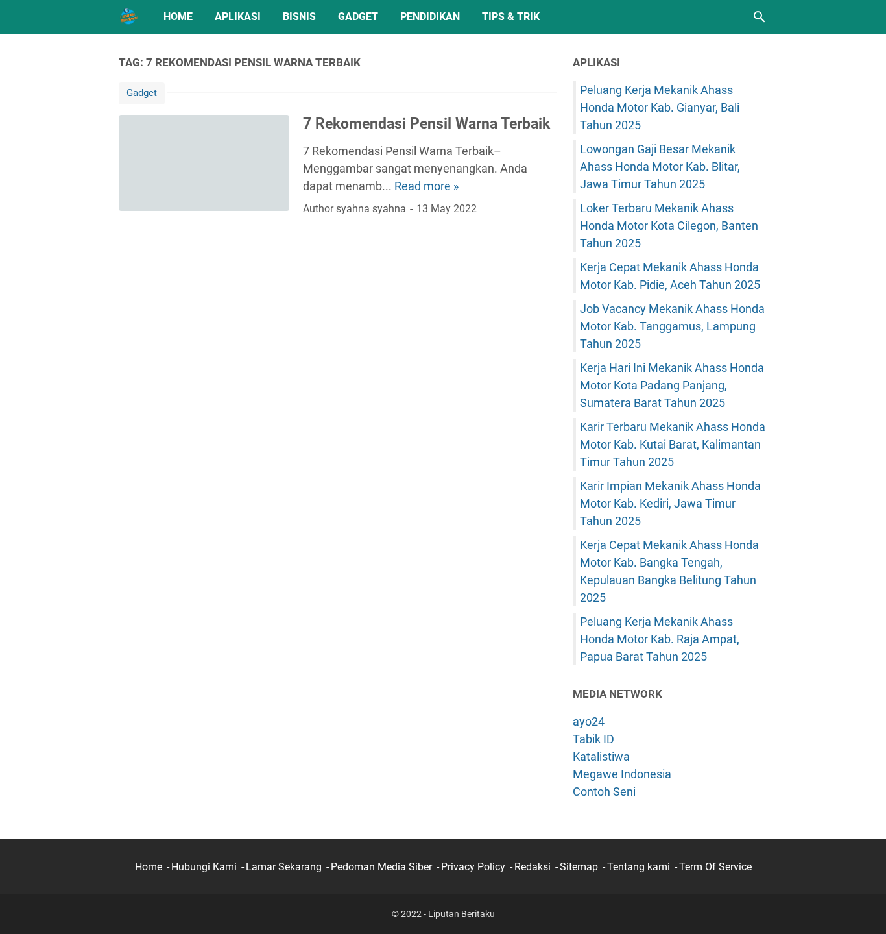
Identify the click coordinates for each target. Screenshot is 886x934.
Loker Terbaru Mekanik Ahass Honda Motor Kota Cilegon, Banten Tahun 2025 (669, 225)
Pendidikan (430, 16)
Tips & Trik (511, 16)
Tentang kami (638, 867)
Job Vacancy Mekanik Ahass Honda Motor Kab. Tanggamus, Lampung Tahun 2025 (672, 326)
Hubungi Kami (204, 867)
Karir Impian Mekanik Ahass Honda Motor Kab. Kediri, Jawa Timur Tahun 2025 (670, 503)
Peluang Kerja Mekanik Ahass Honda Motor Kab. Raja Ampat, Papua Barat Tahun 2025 (659, 639)
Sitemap (579, 867)
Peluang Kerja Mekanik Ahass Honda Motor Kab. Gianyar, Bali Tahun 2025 (659, 107)
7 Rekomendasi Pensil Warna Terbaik (426, 123)
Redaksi (532, 867)
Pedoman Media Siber (381, 867)
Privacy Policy (473, 867)
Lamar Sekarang (284, 867)
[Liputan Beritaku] (129, 17)
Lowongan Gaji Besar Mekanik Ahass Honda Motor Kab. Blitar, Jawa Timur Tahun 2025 (660, 166)
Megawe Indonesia (622, 774)
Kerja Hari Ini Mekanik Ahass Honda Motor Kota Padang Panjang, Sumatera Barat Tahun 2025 (672, 385)
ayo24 (589, 721)
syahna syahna (371, 209)
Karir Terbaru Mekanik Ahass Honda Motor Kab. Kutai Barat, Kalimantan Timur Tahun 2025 (672, 444)
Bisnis (299, 16)
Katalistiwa (601, 756)
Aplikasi (238, 16)
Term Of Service (715, 867)
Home (178, 16)
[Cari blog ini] (759, 17)
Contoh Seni (604, 791)
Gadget (358, 16)
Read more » (426, 186)
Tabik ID (593, 739)
